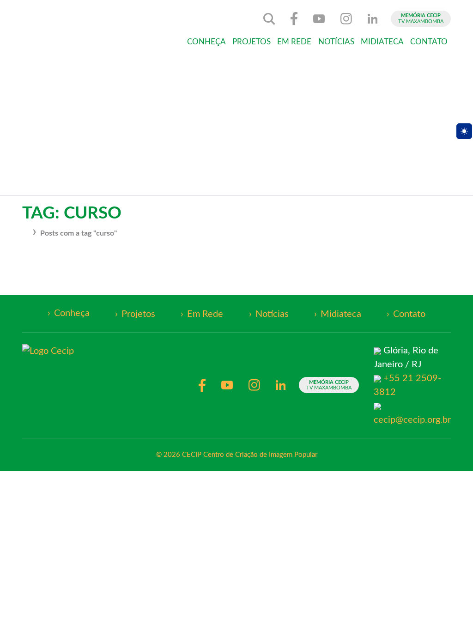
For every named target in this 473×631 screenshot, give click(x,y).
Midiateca (382, 42)
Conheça (206, 42)
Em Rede (294, 42)
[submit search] (269, 18)
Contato (429, 42)
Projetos (251, 42)
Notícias (336, 42)
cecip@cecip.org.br (412, 420)
